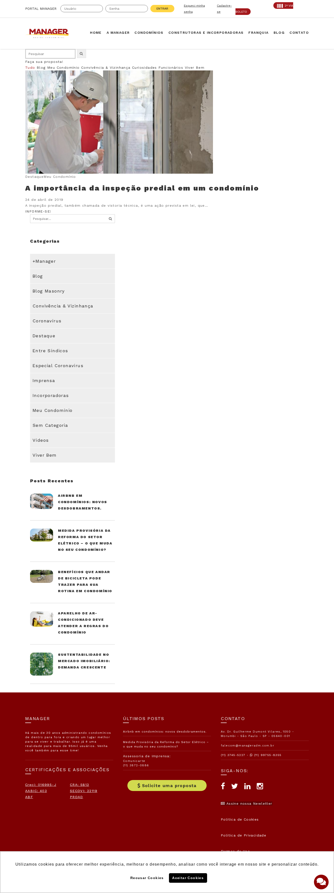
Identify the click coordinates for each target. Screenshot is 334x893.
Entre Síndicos (50, 350)
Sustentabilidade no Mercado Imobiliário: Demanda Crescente (84, 661)
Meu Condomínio (63, 67)
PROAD (76, 797)
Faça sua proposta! (44, 62)
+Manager (44, 261)
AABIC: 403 (36, 791)
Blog (41, 67)
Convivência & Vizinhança (106, 67)
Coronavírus (47, 320)
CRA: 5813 (79, 785)
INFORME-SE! (38, 211)
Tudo (30, 67)
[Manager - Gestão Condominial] (49, 33)
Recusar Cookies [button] (147, 878)
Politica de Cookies (240, 819)
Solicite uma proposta (169, 785)
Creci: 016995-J (40, 785)
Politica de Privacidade (243, 835)
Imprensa (44, 380)
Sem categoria (50, 425)
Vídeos (41, 440)
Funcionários (170, 67)
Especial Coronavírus (58, 365)
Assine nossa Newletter (248, 803)
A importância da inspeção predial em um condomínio (142, 188)
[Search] (110, 218)
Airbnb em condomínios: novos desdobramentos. (82, 502)
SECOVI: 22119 (83, 791)
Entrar (162, 8)
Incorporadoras (51, 395)
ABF (29, 797)
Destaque (44, 335)
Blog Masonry (49, 291)
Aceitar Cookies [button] (188, 878)
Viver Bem (195, 67)
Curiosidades (144, 67)
